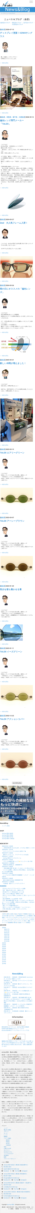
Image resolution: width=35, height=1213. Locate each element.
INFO (8, 914)
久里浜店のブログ (17, 24)
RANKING (3, 886)
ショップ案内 (7, 1138)
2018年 (4, 956)
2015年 (4, 961)
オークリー (10, 917)
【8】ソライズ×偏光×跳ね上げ (10, 905)
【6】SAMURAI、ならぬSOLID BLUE (12, 898)
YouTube (17, 1171)
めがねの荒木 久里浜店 (8, 838)
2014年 (4, 963)
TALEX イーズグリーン (11, 651)
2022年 (4, 948)
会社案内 (6, 1155)
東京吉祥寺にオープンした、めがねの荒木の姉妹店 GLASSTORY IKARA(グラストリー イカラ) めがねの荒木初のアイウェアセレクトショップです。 (16, 1028)
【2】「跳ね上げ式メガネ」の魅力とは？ (13, 890)
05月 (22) (6, 934)
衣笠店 (8, 1141)
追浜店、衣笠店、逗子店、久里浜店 (12, 117)
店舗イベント (21, 922)
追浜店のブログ (5, 23)
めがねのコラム (8, 1152)
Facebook (6, 1171)
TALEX (20, 914)
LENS (11, 914)
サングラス (21, 919)
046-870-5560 (7, 1185)
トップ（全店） (6, 825)
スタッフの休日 (29, 919)
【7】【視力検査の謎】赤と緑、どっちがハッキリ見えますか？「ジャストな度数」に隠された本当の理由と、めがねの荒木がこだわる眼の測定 (18, 902)
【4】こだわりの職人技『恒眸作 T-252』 (13, 893)
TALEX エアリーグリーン (12, 452)
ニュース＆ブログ (10, 13)
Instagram (24, 1171)
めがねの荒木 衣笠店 (7, 835)
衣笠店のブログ (16, 23)
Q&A (5, 1147)
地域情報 (10, 922)
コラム (15, 919)
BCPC (4, 914)
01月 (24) (6, 941)
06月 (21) (6, 932)
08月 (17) (6, 929)
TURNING (25, 914)
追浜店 (2, 29)
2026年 (4, 927)
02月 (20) (6, 939)
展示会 (15, 922)
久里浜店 (8, 1145)
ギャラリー (7, 1150)
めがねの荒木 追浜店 (7, 833)
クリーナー (28, 917)
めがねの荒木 (10, 3)
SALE (15, 914)
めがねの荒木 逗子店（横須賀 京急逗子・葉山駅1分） (18, 1182)
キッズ (22, 917)
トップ (2, 13)
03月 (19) (6, 937)
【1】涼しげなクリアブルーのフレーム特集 (13, 888)
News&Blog (17, 974)
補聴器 (5, 1136)
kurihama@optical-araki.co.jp (12, 1196)
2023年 (4, 946)
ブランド (6, 1131)
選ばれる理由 (7, 1130)
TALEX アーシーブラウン (12, 521)
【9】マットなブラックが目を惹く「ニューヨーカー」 (16, 907)
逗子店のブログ (28, 23)
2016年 (4, 960)
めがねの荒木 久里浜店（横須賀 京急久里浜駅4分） (17, 1191)
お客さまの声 (7, 1148)
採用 (5, 1157)
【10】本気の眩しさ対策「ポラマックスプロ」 (14, 909)
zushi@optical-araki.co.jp (10, 1187)
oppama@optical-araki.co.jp (11, 1169)
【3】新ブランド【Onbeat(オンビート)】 (13, 892)
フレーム (12, 920)
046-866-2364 (7, 1167)
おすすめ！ (12, 915)
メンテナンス (19, 920)
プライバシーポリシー (10, 1158)
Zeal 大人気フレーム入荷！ (14, 223)
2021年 (4, 950)
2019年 (4, 954)
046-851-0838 (7, 1176)
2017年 (4, 958)
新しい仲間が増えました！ (13, 363)
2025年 (4, 943)
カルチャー (17, 917)
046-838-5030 (7, 1194)
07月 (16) (6, 931)
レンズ (5, 1135)
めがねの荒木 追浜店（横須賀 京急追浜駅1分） (16, 1164)
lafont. (30, 914)
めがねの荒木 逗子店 (7, 836)
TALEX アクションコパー (12, 719)
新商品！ (28, 922)
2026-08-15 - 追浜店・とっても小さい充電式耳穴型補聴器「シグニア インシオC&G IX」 (18, 875)
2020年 (4, 952)
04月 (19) (6, 936)
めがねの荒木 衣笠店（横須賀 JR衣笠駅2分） (16, 1173)
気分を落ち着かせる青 (11, 589)
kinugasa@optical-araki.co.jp (11, 1178)
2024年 (4, 945)
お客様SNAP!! (19, 915)
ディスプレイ (5, 920)
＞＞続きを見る (4, 63)
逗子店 (8, 1143)
